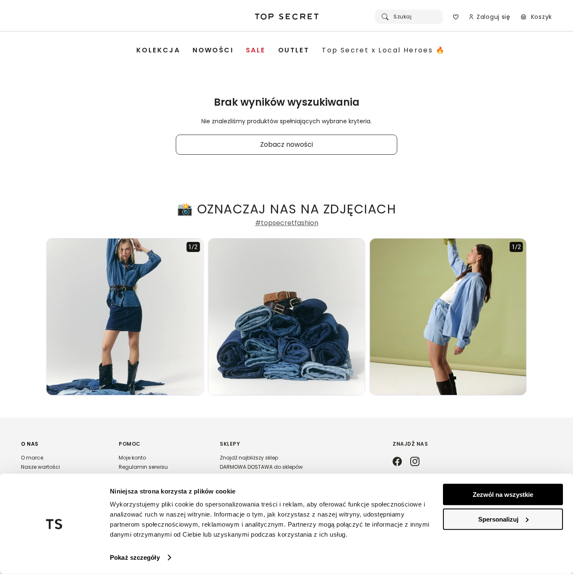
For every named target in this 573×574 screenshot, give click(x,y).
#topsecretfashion (286, 223)
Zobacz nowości (286, 144)
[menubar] (290, 50)
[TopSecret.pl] (286, 16)
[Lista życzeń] (455, 16)
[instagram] (414, 462)
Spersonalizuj (498, 518)
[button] (61, 468)
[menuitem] (158, 50)
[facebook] (397, 462)
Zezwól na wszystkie (503, 494)
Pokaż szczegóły (135, 557)
